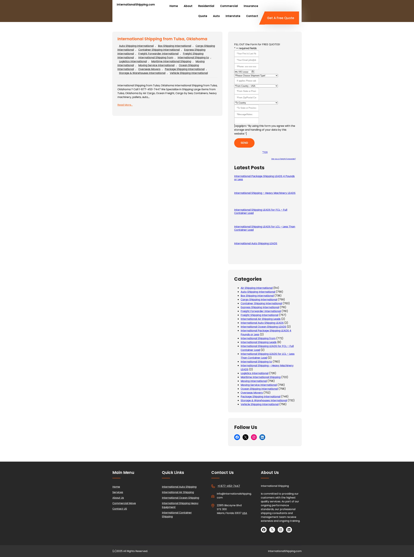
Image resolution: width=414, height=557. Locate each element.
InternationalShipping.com (136, 4)
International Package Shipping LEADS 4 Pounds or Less (264, 178)
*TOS (265, 152)
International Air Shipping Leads (261, 319)
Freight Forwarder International (158, 53)
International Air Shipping (178, 492)
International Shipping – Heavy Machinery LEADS (264, 193)
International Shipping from (155, 57)
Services (117, 492)
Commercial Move (124, 503)
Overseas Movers (149, 69)
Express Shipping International (260, 307)
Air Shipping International (257, 288)
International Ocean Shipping (180, 498)
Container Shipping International (159, 50)
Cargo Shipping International (259, 299)
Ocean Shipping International (259, 389)
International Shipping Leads (259, 342)
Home (116, 487)
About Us (118, 498)
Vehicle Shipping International (189, 73)
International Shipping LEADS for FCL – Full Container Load (260, 211)
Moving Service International (156, 65)
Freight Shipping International (259, 315)
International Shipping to (193, 57)
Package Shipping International (185, 69)
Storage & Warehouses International (142, 73)
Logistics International (133, 61)
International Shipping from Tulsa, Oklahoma (162, 39)
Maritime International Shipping (171, 61)
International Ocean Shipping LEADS (263, 327)
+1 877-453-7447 (229, 486)
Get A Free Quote (280, 18)
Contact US (119, 509)
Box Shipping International (174, 46)
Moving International (254, 381)
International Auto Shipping (179, 487)
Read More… (125, 105)
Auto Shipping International (136, 46)
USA (244, 513)
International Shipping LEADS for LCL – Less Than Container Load (264, 228)
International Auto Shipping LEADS (255, 243)
